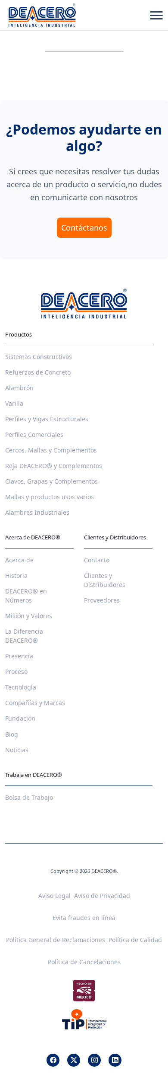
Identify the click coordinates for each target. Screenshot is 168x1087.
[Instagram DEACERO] (94, 1060)
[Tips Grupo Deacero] (84, 1019)
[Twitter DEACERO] (73, 1060)
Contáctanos (84, 227)
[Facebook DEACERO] (53, 1060)
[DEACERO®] (42, 15)
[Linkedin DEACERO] (115, 1060)
